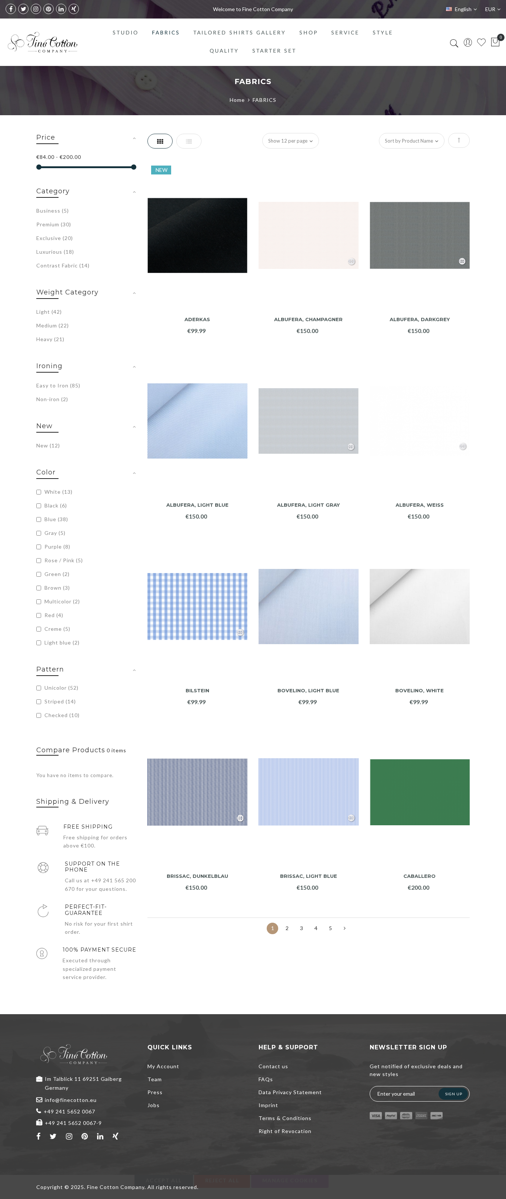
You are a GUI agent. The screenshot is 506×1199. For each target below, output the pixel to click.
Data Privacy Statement (290, 1092)
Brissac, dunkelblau (197, 876)
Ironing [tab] (49, 366)
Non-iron (52, 399)
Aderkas (197, 319)
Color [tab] (46, 472)
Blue (55, 519)
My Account (163, 1066)
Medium (52, 325)
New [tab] (44, 426)
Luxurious (55, 252)
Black (55, 505)
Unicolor (61, 688)
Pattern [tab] (50, 669)
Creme (56, 629)
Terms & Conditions (285, 1118)
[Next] (344, 928)
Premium (53, 224)
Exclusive (54, 238)
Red (53, 615)
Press (155, 1092)
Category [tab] (53, 191)
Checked (61, 715)
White (58, 492)
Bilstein (197, 690)
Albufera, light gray (308, 505)
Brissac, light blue (308, 876)
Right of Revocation (285, 1131)
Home (237, 100)
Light (49, 312)
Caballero (419, 876)
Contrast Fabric (63, 265)
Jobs (153, 1105)
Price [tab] (45, 137)
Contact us (273, 1066)
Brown (56, 587)
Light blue (61, 642)
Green (56, 574)
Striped (59, 701)
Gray (54, 533)
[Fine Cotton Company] (42, 42)
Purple (56, 546)
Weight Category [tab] (67, 292)
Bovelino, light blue (308, 690)
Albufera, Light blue (197, 505)
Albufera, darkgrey (420, 319)
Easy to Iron (58, 385)
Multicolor (61, 601)
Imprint (268, 1105)
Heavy (50, 339)
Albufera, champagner (308, 319)
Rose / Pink (63, 560)
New (48, 445)
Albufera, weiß (420, 505)
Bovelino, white (419, 690)
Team (154, 1079)
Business (52, 210)
